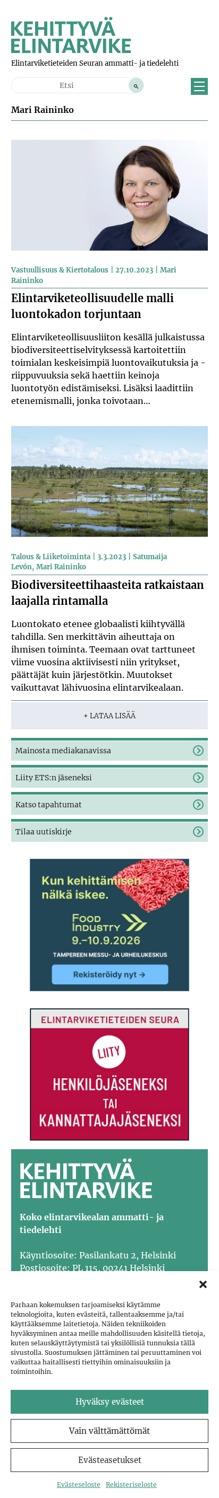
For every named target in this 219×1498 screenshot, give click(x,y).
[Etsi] (136, 85)
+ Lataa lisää (109, 715)
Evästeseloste (78, 1484)
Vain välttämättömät (109, 1431)
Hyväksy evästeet (109, 1402)
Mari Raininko (61, 566)
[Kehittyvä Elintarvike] (71, 50)
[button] (203, 1284)
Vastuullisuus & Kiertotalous (59, 270)
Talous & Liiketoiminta (50, 556)
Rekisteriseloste (131, 1484)
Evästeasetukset (109, 1460)
